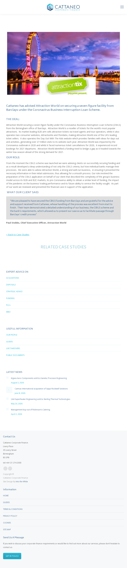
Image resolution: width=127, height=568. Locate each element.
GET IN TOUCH (12, 556)
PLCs (8, 305)
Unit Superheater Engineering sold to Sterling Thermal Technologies (40, 399)
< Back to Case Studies (17, 234)
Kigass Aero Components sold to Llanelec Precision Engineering (39, 378)
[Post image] (7, 377)
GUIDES (9, 341)
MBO (8, 312)
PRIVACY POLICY (10, 516)
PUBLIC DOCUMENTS (15, 355)
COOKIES (7, 522)
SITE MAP (7, 529)
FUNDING (10, 298)
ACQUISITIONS (12, 278)
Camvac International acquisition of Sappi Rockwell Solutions (41, 388)
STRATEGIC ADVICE (14, 291)
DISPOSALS (11, 284)
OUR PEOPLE (11, 335)
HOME (6, 495)
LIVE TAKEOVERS (13, 348)
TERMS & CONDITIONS (12, 509)
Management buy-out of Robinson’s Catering (30, 409)
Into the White (22, 481)
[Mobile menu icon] (122, 7)
